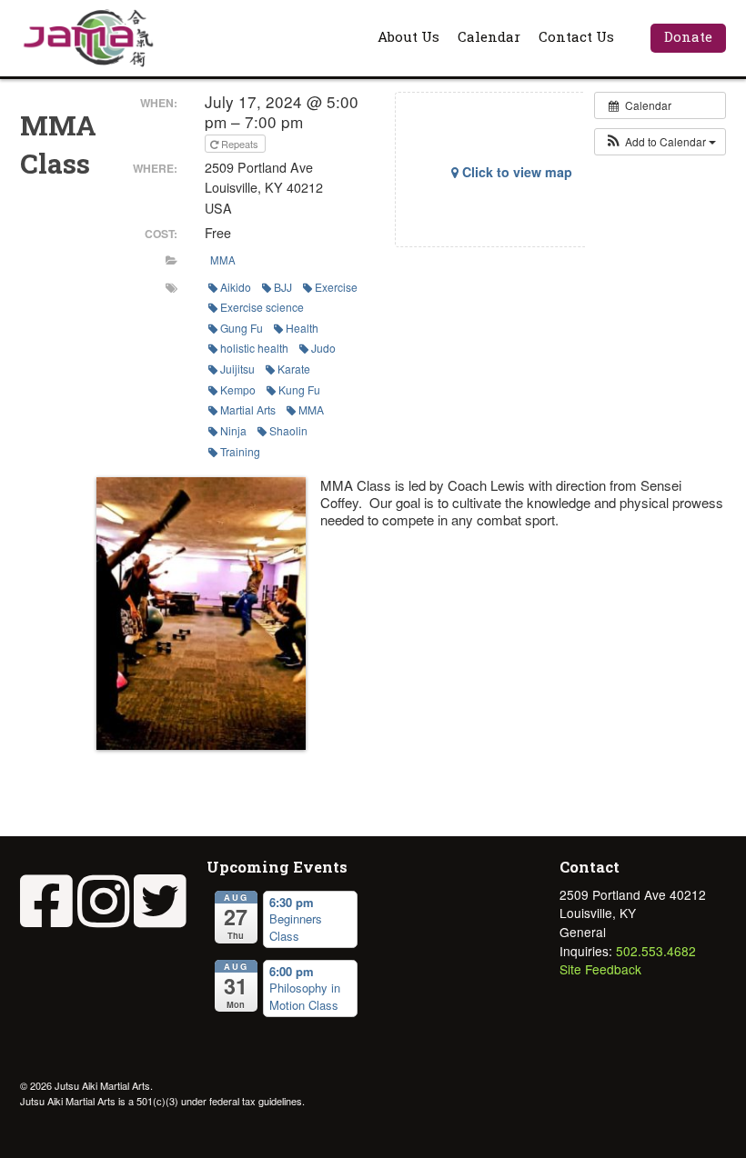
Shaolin (288, 430)
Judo (323, 347)
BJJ (283, 286)
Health (302, 327)
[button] (660, 142)
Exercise (336, 286)
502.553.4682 (656, 951)
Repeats (239, 143)
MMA (223, 260)
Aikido (235, 286)
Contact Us (576, 36)
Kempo (238, 389)
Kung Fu (299, 389)
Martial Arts (248, 409)
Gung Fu (241, 327)
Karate (293, 368)
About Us (408, 36)
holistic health (254, 347)
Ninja (233, 430)
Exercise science (262, 306)
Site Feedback (600, 969)
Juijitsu (237, 368)
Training (240, 451)
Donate (688, 36)
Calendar (489, 36)
